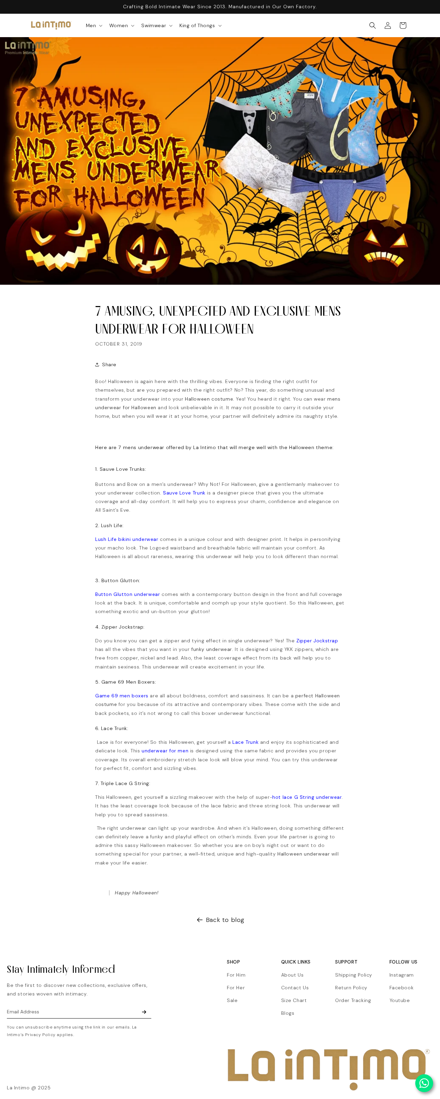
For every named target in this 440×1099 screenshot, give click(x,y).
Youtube (399, 1000)
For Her (236, 987)
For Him (236, 975)
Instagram (401, 975)
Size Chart (294, 1000)
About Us (292, 975)
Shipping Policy (353, 975)
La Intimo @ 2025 (29, 1088)
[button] (94, 25)
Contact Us (295, 987)
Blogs (288, 1013)
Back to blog (225, 920)
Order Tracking (353, 1000)
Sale (232, 1000)
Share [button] (109, 364)
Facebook (401, 987)
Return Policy (351, 987)
